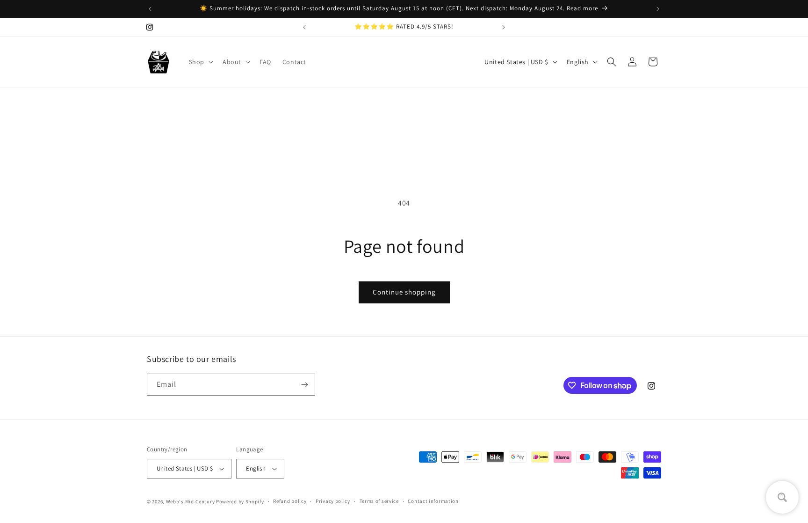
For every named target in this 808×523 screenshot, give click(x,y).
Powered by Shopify (240, 501)
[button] (200, 62)
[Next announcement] (658, 9)
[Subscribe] (304, 385)
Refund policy (289, 501)
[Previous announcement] (150, 9)
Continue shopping (404, 291)
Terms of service (379, 501)
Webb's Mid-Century (190, 501)
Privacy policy (333, 501)
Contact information (433, 501)
